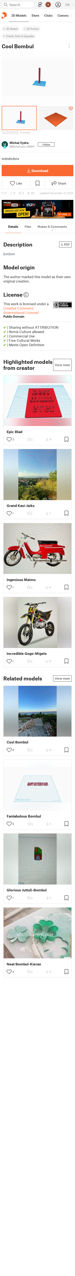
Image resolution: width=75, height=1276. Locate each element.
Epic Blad (14, 432)
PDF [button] (67, 244)
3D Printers (32, 28)
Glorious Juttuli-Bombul (27, 890)
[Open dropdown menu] (69, 45)
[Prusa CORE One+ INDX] (37, 209)
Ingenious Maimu (21, 580)
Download (39, 170)
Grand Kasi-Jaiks (21, 506)
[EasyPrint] (40, 4)
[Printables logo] (4, 15)
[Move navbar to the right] (71, 15)
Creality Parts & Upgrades (20, 36)
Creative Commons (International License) (21, 312)
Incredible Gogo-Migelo (27, 653)
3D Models (12, 28)
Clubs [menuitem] (48, 15)
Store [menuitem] (35, 15)
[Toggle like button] (9, 439)
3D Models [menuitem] (18, 15)
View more (62, 365)
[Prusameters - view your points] (48, 4)
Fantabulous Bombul (24, 816)
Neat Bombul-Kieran (24, 964)
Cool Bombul (17, 742)
